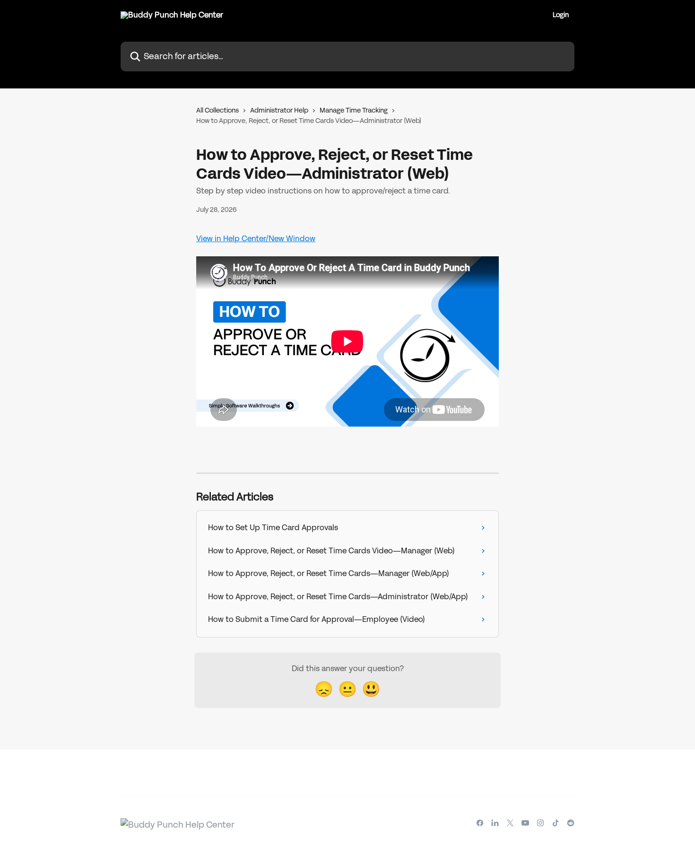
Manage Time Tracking (354, 110)
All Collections (217, 110)
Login (561, 15)
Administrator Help (279, 110)
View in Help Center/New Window (255, 238)
